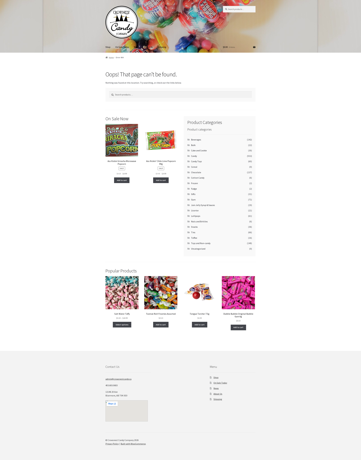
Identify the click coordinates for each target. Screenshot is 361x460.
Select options (122, 324)
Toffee (194, 237)
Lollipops (195, 216)
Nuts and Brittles (199, 221)
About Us (148, 47)
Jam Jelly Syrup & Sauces (203, 205)
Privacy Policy (112, 443)
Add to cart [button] (122, 180)
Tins (193, 232)
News (136, 47)
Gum (193, 199)
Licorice (195, 210)
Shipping (162, 47)
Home (111, 57)
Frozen (194, 183)
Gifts (193, 194)
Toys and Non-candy (200, 243)
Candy (194, 156)
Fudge (194, 188)
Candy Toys (196, 161)
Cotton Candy (197, 177)
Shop (107, 47)
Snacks (194, 226)
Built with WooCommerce (133, 443)
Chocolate (196, 172)
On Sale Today (122, 47)
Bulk (193, 145)
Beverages (196, 139)
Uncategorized (198, 248)
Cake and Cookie (199, 150)
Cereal (194, 166)
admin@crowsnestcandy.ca (118, 379)
